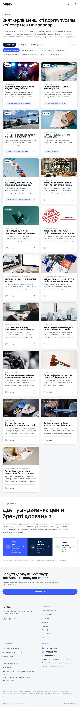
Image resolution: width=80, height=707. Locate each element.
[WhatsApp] (15, 619)
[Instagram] (10, 619)
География (46, 630)
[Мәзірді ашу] (75, 4)
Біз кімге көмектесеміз (50, 611)
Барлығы (9, 45)
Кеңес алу (39, 592)
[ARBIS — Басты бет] (7, 4)
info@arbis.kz (50, 655)
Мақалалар (35, 45)
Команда (45, 622)
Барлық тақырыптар (11, 50)
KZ (68, 4)
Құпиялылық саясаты (71, 703)
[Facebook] (4, 619)
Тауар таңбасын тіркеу (10, 648)
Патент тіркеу (7, 660)
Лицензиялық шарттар (10, 664)
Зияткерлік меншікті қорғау (12, 652)
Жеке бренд (61, 50)
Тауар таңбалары (29, 50)
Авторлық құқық (46, 50)
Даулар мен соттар (11, 54)
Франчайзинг (7, 667)
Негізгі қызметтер (48, 615)
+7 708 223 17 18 (51, 648)
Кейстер (22, 45)
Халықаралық (55, 54)
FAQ (43, 638)
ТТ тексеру (46, 634)
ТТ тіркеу (45, 618)
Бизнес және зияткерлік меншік (34, 54)
